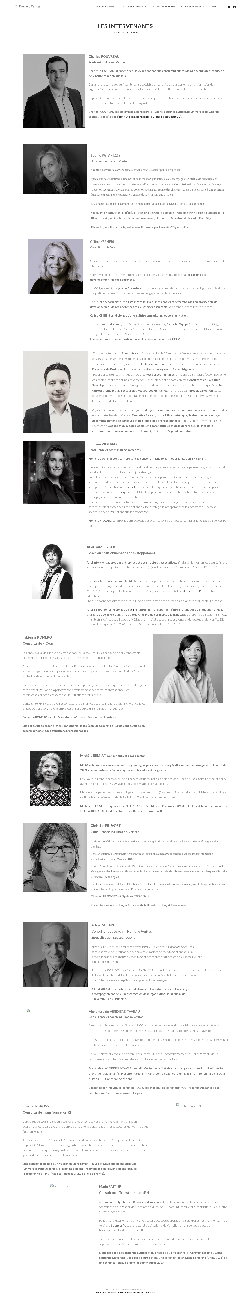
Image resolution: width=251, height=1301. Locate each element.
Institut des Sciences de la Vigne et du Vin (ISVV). (150, 116)
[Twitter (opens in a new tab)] (229, 7)
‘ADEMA (92, 591)
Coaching (119, 492)
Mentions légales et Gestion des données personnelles (125, 1292)
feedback (129, 487)
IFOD (223, 614)
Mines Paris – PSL (192, 591)
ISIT (132, 609)
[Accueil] (114, 32)
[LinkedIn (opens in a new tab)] (234, 7)
